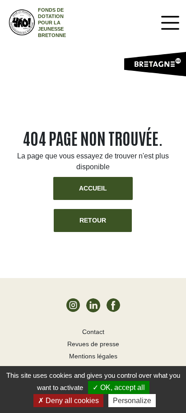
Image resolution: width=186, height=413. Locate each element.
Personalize (132, 400)
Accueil (93, 188)
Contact (93, 331)
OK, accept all (121, 387)
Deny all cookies (71, 400)
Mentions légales (93, 356)
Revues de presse (93, 344)
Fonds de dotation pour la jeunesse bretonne (52, 22)
